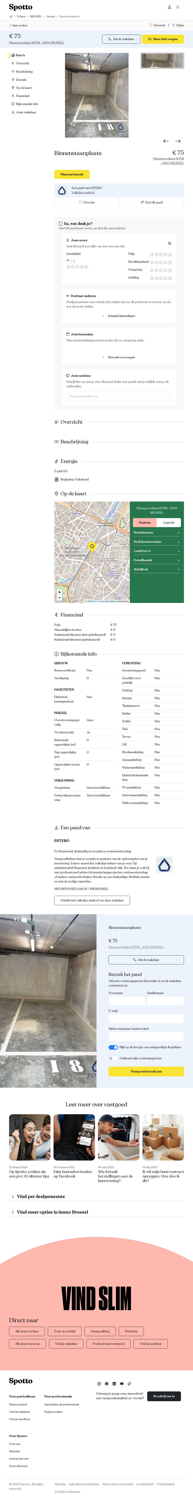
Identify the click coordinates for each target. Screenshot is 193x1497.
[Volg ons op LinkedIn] (114, 1384)
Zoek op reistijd (64, 1331)
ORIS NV (91, 601)
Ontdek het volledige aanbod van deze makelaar (92, 900)
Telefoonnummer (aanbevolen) (129, 1029)
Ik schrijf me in (164, 1396)
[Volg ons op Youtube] (122, 1384)
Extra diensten (18, 1466)
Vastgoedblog (100, 1331)
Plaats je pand (18, 1404)
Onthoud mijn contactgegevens (140, 1058)
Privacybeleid (165, 1484)
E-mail (113, 1011)
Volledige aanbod (83, 192)
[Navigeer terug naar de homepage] (20, 7)
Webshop (131, 1331)
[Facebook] (107, 1384)
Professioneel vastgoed (108, 1344)
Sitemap (60, 1484)
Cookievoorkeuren (67, 1492)
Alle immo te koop (27, 1344)
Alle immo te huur (27, 1331)
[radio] (152, 254)
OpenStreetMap (108, 601)
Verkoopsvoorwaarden (117, 1484)
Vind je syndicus (151, 1344)
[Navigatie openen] (178, 7)
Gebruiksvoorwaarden (84, 1484)
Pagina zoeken (53, 1412)
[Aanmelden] (169, 7)
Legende (169, 523)
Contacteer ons (19, 1458)
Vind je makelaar (66, 1344)
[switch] (113, 1047)
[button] (92, 547)
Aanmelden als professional (61, 1404)
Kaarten (145, 523)
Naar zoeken (19, 25)
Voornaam (116, 993)
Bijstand (14, 1451)
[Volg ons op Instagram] (99, 1384)
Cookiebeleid (145, 1484)
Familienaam (155, 993)
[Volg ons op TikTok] (129, 1384)
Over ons (15, 1444)
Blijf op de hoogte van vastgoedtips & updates (150, 1047)
